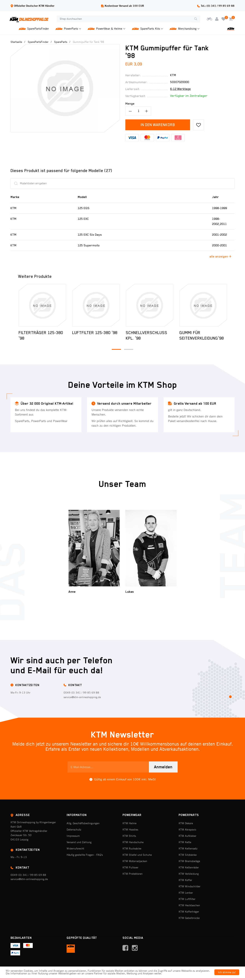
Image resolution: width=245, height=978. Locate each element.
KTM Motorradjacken (134, 861)
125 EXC (83, 219)
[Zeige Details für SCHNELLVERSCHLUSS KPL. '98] (96, 305)
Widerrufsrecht (75, 848)
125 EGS (84, 208)
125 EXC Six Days (90, 234)
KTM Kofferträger (189, 911)
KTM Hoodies (130, 829)
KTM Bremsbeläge (189, 861)
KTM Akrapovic (187, 829)
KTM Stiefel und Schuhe (137, 854)
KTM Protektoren (132, 873)
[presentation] (13, 305)
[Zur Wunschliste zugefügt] (198, 124)
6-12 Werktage (180, 89)
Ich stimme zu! (227, 972)
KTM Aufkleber (187, 835)
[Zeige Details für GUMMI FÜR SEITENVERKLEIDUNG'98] (149, 305)
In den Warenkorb (158, 125)
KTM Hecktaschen (189, 905)
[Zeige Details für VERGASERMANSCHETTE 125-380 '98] (203, 305)
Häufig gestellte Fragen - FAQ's (85, 854)
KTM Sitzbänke (188, 854)
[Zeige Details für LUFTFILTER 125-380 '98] (42, 305)
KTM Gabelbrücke (189, 917)
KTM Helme (129, 823)
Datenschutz (74, 829)
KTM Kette (185, 842)
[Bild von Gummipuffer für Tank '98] (65, 46)
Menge (130, 103)
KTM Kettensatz (188, 848)
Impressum (73, 835)
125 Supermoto (89, 245)
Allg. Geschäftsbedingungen (83, 823)
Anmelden (163, 767)
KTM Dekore (186, 823)
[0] (223, 19)
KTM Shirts (129, 835)
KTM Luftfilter (187, 899)
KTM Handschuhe (133, 842)
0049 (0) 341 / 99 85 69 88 (81, 692)
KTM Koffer (185, 880)
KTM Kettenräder (189, 867)
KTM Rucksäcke (131, 848)
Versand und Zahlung (79, 842)
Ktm (173, 75)
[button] (116, 349)
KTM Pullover (130, 867)
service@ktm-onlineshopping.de (82, 697)
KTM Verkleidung (189, 873)
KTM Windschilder (189, 886)
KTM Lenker (186, 892)
